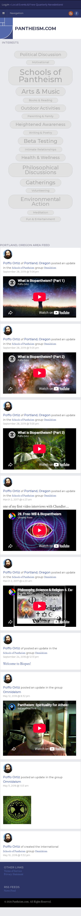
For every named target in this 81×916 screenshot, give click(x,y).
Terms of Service (13, 871)
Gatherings (40, 182)
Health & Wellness (40, 157)
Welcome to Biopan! (17, 664)
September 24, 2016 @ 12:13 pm (21, 656)
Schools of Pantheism (40, 75)
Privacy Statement (13, 874)
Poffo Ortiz (11, 263)
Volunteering (40, 190)
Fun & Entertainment (40, 219)
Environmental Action (40, 201)
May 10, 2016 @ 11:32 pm (16, 855)
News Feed (10, 890)
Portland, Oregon (37, 263)
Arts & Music (40, 91)
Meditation (40, 212)
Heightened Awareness (40, 124)
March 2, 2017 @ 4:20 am (17, 581)
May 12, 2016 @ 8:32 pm (16, 696)
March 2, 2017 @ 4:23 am (17, 499)
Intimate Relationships (40, 149)
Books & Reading (40, 100)
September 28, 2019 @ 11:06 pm (21, 271)
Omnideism (50, 268)
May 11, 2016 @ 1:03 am (16, 785)
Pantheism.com (35, 28)
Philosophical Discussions (40, 169)
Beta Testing (40, 141)
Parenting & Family (40, 116)
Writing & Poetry (40, 132)
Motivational (40, 62)
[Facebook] (76, 13)
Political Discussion (40, 54)
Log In (32, 4)
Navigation (16, 13)
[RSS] (71, 13)
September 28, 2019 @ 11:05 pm (21, 347)
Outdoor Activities (40, 108)
